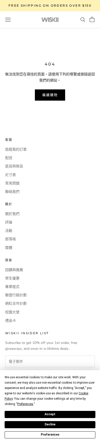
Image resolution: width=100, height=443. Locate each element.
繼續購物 (50, 95)
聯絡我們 (12, 191)
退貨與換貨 (14, 166)
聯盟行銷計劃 (16, 295)
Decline (50, 424)
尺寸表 (10, 174)
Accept (50, 414)
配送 (8, 157)
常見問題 (12, 183)
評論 (8, 222)
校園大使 (12, 312)
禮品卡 (10, 320)
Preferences (50, 434)
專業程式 (12, 286)
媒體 (8, 247)
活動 (8, 230)
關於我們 (12, 213)
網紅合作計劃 (16, 303)
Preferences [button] (25, 404)
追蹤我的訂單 (16, 149)
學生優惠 (12, 278)
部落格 (10, 239)
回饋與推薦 (14, 269)
